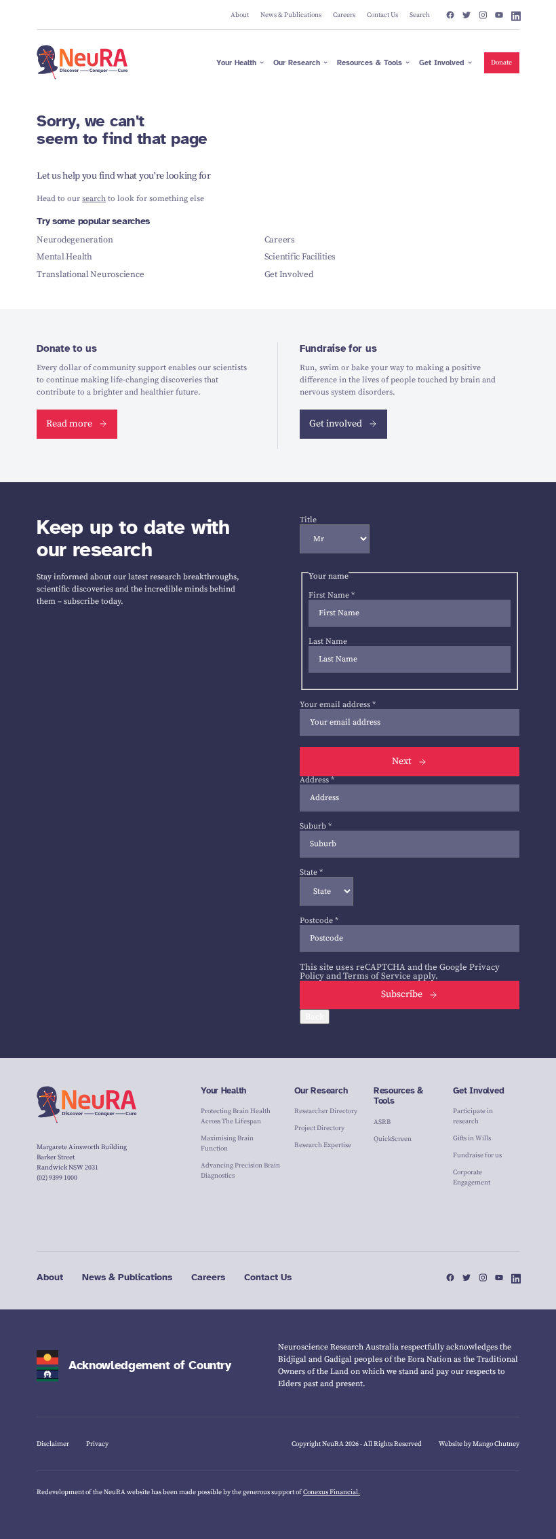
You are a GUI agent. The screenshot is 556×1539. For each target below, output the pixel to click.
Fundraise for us (477, 1155)
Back (314, 1016)
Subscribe (401, 994)
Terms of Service (377, 976)
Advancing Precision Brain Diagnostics (240, 1170)
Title (308, 520)
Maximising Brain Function (227, 1143)
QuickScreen (393, 1139)
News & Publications (127, 1277)
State (311, 872)
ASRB (382, 1122)
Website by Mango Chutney (479, 1444)
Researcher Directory (325, 1111)
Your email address (338, 705)
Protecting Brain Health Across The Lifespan (236, 1116)
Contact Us (268, 1277)
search (94, 199)
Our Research (321, 1090)
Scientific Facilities (300, 256)
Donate (501, 62)
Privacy (97, 1444)
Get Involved (288, 274)
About (50, 1277)
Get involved (335, 424)
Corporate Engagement (471, 1177)
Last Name (328, 641)
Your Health (223, 1090)
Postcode (319, 921)
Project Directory (319, 1128)
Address (317, 780)
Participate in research (473, 1116)
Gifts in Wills (472, 1138)
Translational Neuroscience (90, 274)
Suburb (316, 826)
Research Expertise (322, 1145)
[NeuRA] (82, 62)
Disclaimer (53, 1444)
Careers (279, 239)
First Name (332, 595)
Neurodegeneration (75, 239)
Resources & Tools (398, 1096)
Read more (69, 424)
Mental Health (64, 256)
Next (402, 761)
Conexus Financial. (331, 1492)
